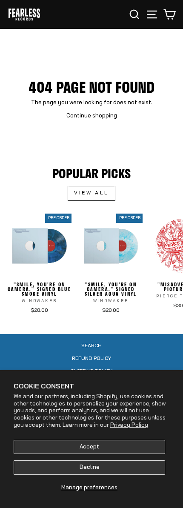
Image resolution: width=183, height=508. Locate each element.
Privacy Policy (129, 425)
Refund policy (91, 358)
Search (91, 345)
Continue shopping (91, 116)
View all (91, 193)
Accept (89, 447)
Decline (90, 467)
